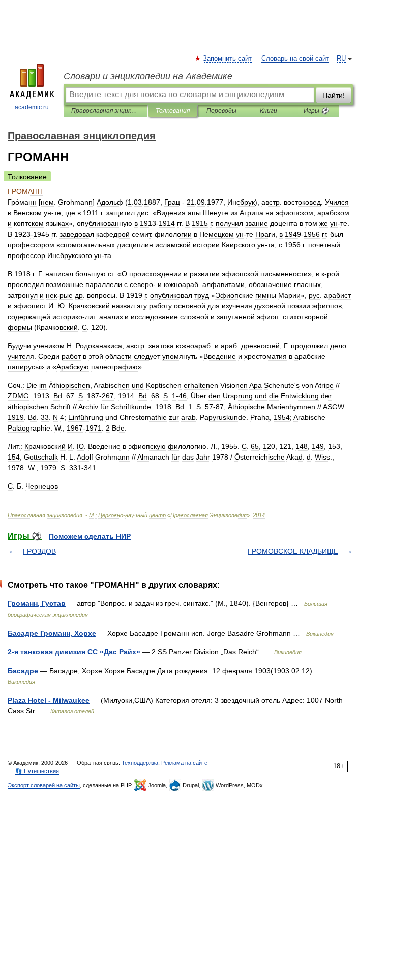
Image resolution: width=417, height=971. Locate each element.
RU (341, 58)
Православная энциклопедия (105, 111)
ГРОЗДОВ (39, 551)
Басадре (23, 671)
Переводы (221, 111)
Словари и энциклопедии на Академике (148, 76)
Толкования (173, 111)
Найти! (333, 95)
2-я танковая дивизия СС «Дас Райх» (74, 652)
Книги (268, 111)
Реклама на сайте (184, 763)
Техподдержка (140, 763)
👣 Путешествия (37, 771)
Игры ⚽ (316, 111)
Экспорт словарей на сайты (44, 785)
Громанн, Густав (37, 603)
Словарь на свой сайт (295, 58)
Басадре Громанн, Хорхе (52, 633)
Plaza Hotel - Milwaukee (49, 700)
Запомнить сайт (228, 58)
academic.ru (32, 107)
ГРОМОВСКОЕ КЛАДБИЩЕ (293, 551)
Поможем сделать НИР (90, 536)
